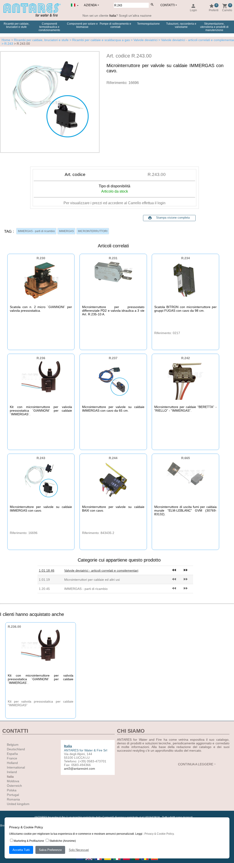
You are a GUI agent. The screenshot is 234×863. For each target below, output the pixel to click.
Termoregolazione (148, 23)
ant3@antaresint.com (79, 768)
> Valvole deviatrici (143, 40)
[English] (89, 861)
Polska (11, 790)
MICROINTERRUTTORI (92, 231)
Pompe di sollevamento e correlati (115, 25)
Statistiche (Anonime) (62, 840)
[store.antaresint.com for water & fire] (32, 15)
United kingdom (18, 804)
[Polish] (126, 861)
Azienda (90, 5)
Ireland (12, 772)
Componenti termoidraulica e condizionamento (49, 27)
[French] (98, 861)
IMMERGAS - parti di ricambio (36, 231)
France (12, 758)
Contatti (167, 5)
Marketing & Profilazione (29, 840)
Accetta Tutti (21, 850)
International (16, 767)
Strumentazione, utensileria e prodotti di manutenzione (214, 27)
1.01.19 (44, 579)
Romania (13, 799)
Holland (12, 763)
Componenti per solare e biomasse (82, 25)
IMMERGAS (66, 231)
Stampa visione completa (173, 217)
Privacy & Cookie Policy (159, 833)
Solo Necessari (79, 850)
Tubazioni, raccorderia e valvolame (181, 25)
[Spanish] (154, 861)
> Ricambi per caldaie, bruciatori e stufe (39, 40)
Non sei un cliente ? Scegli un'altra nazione (117, 15)
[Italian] (117, 861)
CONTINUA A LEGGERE (195, 764)
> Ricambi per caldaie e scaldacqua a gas (99, 40)
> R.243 (7, 43)
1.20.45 (44, 589)
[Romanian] (145, 861)
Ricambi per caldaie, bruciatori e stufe (16, 25)
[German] (108, 861)
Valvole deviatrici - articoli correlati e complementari (101, 570)
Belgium (13, 744)
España (12, 754)
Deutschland (16, 749)
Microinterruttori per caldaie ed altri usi (92, 579)
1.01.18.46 (46, 570)
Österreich (14, 785)
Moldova (13, 781)
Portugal (13, 795)
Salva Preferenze (50, 850)
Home (6, 40)
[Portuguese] (136, 861)
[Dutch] (80, 861)
